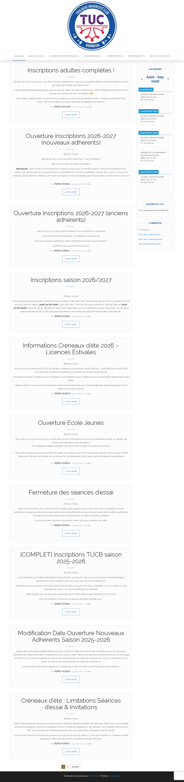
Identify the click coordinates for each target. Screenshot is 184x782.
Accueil (19, 56)
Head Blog (114, 776)
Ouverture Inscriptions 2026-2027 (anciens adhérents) (71, 216)
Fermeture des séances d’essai (71, 492)
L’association (36, 56)
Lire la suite (71, 114)
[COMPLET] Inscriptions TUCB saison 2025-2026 (71, 558)
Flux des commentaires (150, 239)
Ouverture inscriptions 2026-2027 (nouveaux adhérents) (71, 139)
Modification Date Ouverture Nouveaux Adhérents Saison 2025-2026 (71, 636)
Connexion (144, 229)
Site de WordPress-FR (150, 244)
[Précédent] (142, 79)
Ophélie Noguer (62, 107)
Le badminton (92, 56)
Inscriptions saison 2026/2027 (71, 279)
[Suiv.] (168, 79)
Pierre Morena (62, 184)
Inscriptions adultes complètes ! (70, 70)
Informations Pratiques (64, 56)
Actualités (70, 77)
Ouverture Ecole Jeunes (71, 422)
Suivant (75, 766)
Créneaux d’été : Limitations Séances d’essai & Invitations (71, 704)
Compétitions (114, 56)
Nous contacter (159, 56)
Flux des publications (149, 234)
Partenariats (136, 56)
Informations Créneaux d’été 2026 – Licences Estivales (71, 349)
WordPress (93, 776)
